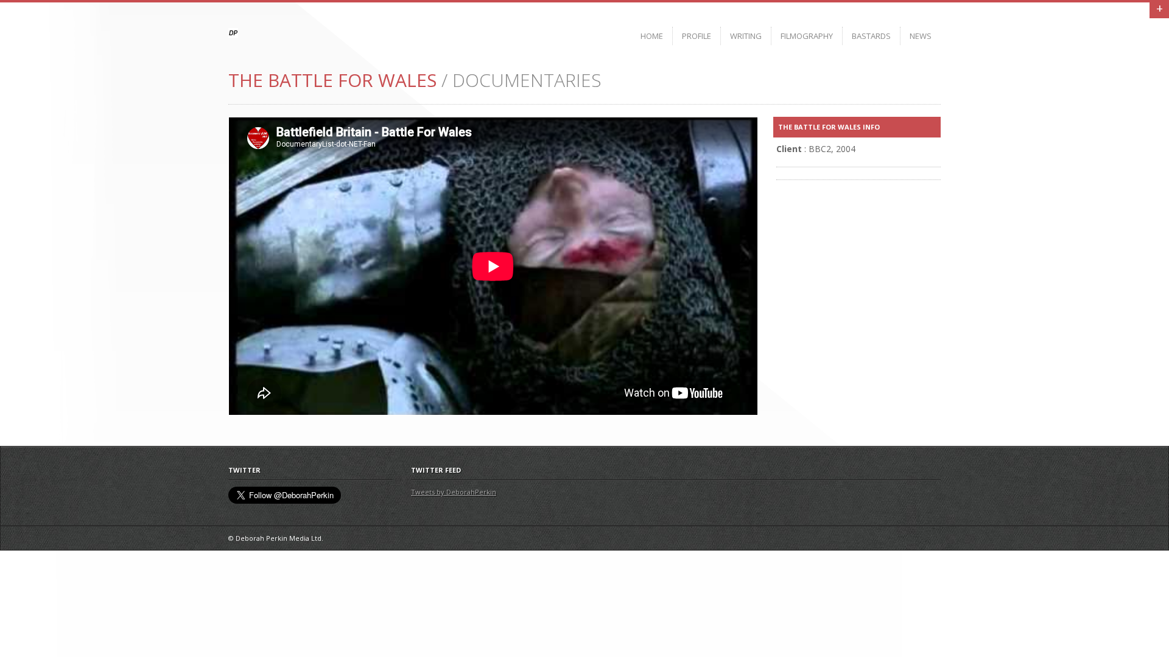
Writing (746, 35)
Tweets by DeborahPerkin (453, 491)
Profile (696, 35)
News (921, 35)
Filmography (807, 35)
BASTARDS (871, 35)
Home (652, 35)
